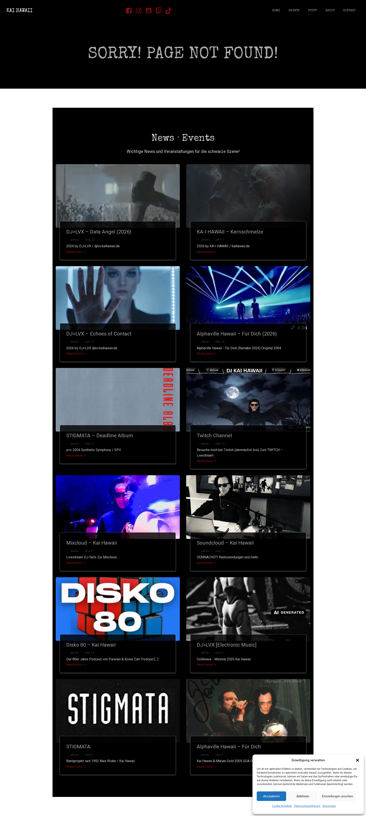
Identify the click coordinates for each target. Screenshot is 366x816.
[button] (357, 760)
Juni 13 (89, 342)
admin (74, 240)
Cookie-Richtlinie (282, 806)
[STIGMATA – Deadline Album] (118, 399)
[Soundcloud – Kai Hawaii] (248, 506)
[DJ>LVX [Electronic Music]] (248, 608)
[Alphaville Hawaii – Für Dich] (248, 710)
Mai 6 (219, 653)
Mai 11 (89, 551)
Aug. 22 (90, 240)
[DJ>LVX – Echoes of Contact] (118, 297)
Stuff (312, 10)
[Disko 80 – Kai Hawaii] (118, 608)
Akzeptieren (271, 796)
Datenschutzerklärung (307, 806)
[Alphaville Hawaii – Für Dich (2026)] (248, 297)
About (330, 10)
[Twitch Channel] (248, 399)
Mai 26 (220, 342)
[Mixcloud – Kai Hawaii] (118, 506)
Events (293, 10)
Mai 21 (89, 444)
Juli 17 (219, 240)
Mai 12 (220, 444)
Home (276, 10)
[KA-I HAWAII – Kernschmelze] (248, 195)
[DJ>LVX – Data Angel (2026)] (118, 195)
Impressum (329, 806)
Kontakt (349, 10)
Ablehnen (302, 796)
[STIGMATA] (118, 710)
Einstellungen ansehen (337, 796)
